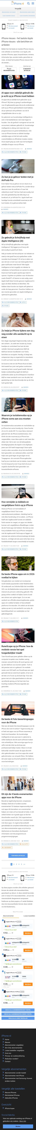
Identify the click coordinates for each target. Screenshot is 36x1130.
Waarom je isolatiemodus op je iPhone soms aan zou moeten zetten (17, 418)
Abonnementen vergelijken (14, 1045)
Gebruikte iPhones (11, 1098)
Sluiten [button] (18, 1126)
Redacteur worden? (11, 1059)
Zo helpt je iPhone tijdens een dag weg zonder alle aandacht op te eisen (18, 334)
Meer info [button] (22, 1121)
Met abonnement (13, 26)
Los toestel (11, 28)
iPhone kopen (9, 1108)
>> (24, 864)
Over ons (8, 1053)
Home (7, 1039)
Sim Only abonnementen (13, 1048)
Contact (7, 1061)
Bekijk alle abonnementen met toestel (18, 1010)
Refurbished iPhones (12, 1095)
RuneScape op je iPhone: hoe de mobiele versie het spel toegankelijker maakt (17, 649)
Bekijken (28, 933)
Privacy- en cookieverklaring (14, 1056)
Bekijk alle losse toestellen (18, 1018)
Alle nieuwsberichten (9, 69)
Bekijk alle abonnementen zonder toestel (18, 1014)
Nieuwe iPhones (10, 1092)
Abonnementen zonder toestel (15, 1073)
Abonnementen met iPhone (14, 1076)
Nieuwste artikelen (27, 69)
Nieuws (7, 1042)
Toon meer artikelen (18, 855)
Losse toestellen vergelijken (14, 1050)
